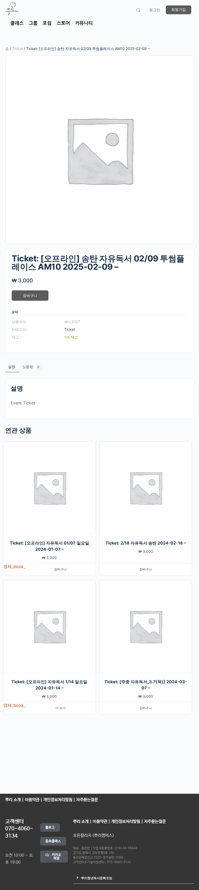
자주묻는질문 (86, 799)
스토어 (63, 23)
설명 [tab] (11, 366)
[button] (133, 878)
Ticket (17, 48)
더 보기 (60, 708)
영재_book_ (14, 566)
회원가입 (178, 9)
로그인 (154, 10)
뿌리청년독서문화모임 (96, 878)
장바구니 (30, 295)
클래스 (17, 23)
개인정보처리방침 (58, 799)
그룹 (33, 23)
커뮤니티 (84, 23)
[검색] (138, 10)
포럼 (47, 23)
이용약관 (32, 799)
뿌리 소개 (13, 799)
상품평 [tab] (30, 366)
